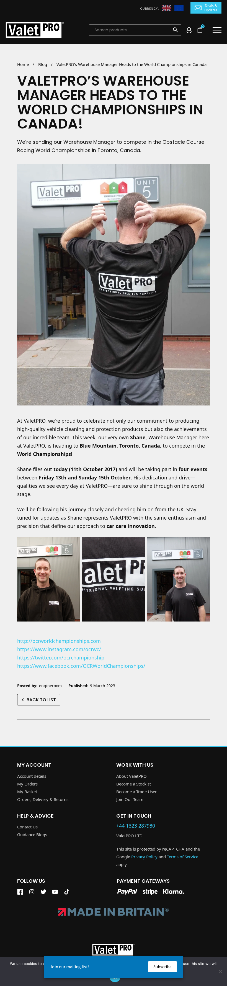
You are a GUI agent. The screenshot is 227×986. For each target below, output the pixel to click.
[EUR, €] (179, 8)
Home (23, 64)
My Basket (27, 791)
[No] (220, 971)
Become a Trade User (136, 791)
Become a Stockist (133, 784)
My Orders (27, 784)
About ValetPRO (131, 776)
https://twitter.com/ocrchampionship (60, 657)
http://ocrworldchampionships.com (59, 641)
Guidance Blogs (32, 834)
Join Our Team (129, 799)
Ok (114, 977)
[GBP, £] (166, 8)
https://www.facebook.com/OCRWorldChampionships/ (81, 666)
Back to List (41, 700)
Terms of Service (182, 856)
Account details (31, 776)
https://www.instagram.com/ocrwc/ (59, 649)
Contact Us (27, 827)
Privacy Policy (144, 856)
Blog (42, 64)
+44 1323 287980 (135, 826)
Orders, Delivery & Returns (42, 799)
